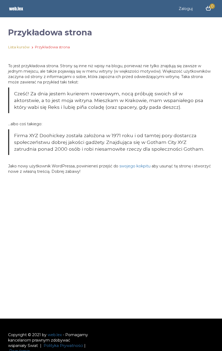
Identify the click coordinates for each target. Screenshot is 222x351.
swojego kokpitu (135, 166)
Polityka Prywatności (63, 345)
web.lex (55, 334)
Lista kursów (19, 47)
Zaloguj (186, 8)
